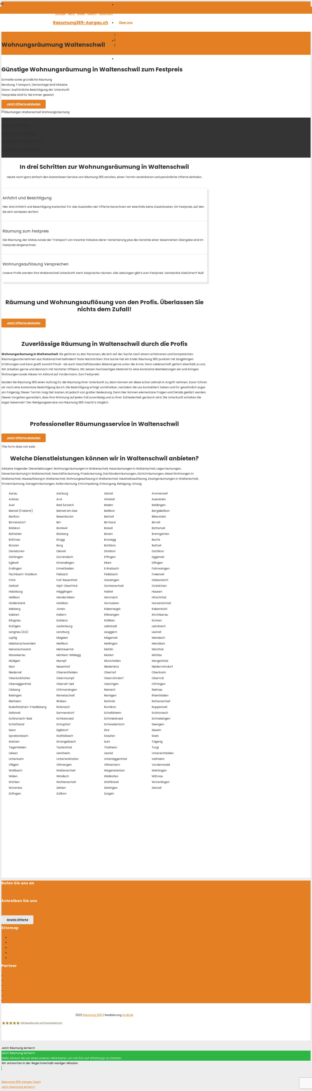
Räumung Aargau (15, 975)
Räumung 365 (92, 1015)
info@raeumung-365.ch (70, 6)
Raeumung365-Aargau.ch (80, 22)
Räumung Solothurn (17, 995)
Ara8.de (127, 1015)
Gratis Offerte (19, 937)
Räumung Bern (13, 980)
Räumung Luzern (15, 990)
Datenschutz (18, 947)
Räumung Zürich (14, 1000)
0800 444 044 (12, 893)
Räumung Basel (14, 985)
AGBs (12, 958)
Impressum (17, 942)
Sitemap (15, 953)
